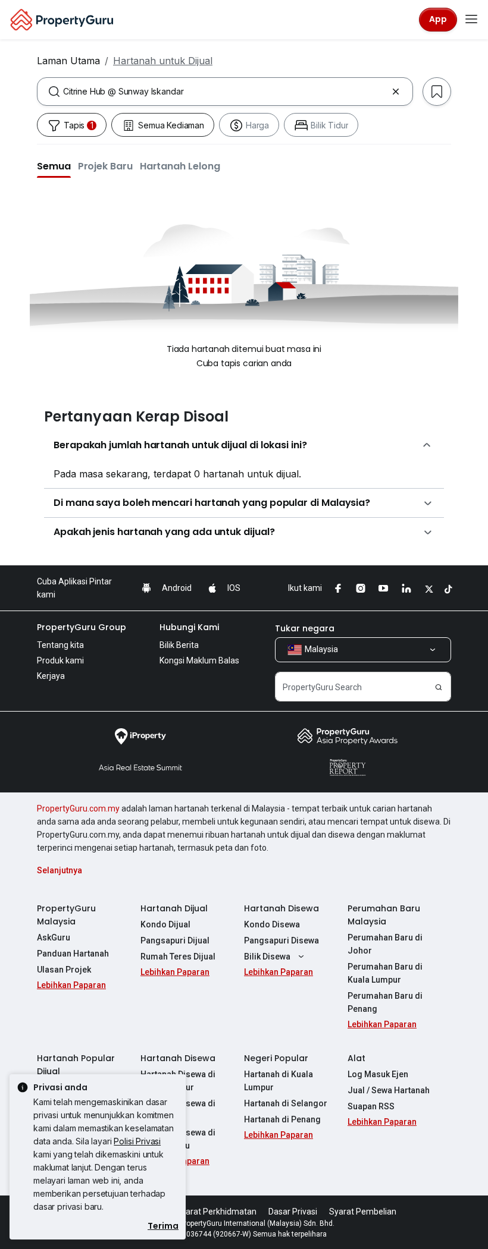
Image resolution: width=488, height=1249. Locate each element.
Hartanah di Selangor (285, 1103)
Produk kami (60, 660)
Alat (356, 1058)
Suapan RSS (371, 1106)
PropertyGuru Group (81, 627)
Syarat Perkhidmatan (216, 1211)
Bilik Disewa (267, 956)
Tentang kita (60, 645)
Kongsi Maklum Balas (199, 660)
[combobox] (225, 91)
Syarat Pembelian (362, 1211)
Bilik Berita (179, 645)
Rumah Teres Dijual (177, 956)
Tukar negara (304, 628)
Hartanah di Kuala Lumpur (278, 1080)
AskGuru (53, 937)
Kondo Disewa (272, 924)
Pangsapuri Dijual (174, 940)
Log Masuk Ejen (378, 1074)
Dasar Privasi (292, 1211)
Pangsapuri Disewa (281, 940)
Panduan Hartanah (73, 953)
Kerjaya (51, 676)
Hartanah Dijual (174, 908)
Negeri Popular (276, 1058)
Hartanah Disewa (281, 908)
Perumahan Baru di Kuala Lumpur (385, 973)
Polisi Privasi (137, 1141)
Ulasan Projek (64, 969)
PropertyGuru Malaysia (66, 914)
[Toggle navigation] (471, 19)
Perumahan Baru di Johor (385, 944)
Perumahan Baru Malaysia (384, 914)
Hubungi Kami (189, 627)
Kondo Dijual (165, 924)
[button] (54, 166)
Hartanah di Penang (282, 1119)
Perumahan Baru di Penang (385, 1002)
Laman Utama (68, 61)
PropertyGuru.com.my (78, 808)
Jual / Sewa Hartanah (389, 1090)
